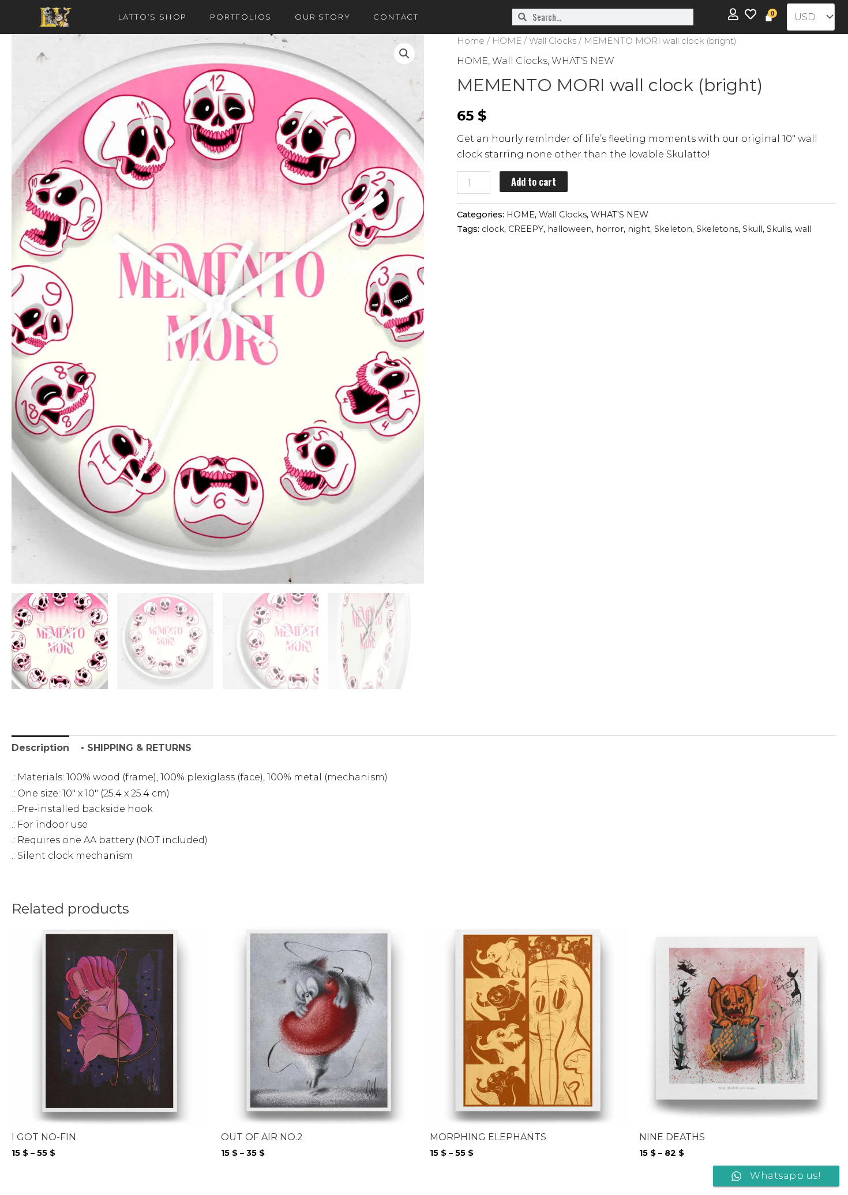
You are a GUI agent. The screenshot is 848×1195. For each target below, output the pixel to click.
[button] (404, 53)
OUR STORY (322, 16)
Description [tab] (40, 747)
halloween (569, 229)
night (639, 229)
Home (471, 41)
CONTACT (396, 16)
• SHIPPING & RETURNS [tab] (136, 747)
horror (610, 229)
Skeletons (717, 229)
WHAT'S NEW (582, 60)
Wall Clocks (552, 41)
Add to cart (533, 182)
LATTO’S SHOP (152, 16)
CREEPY (525, 229)
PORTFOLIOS (241, 16)
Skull (752, 229)
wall (803, 229)
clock (493, 229)
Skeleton (673, 229)
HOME (506, 41)
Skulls (779, 229)
